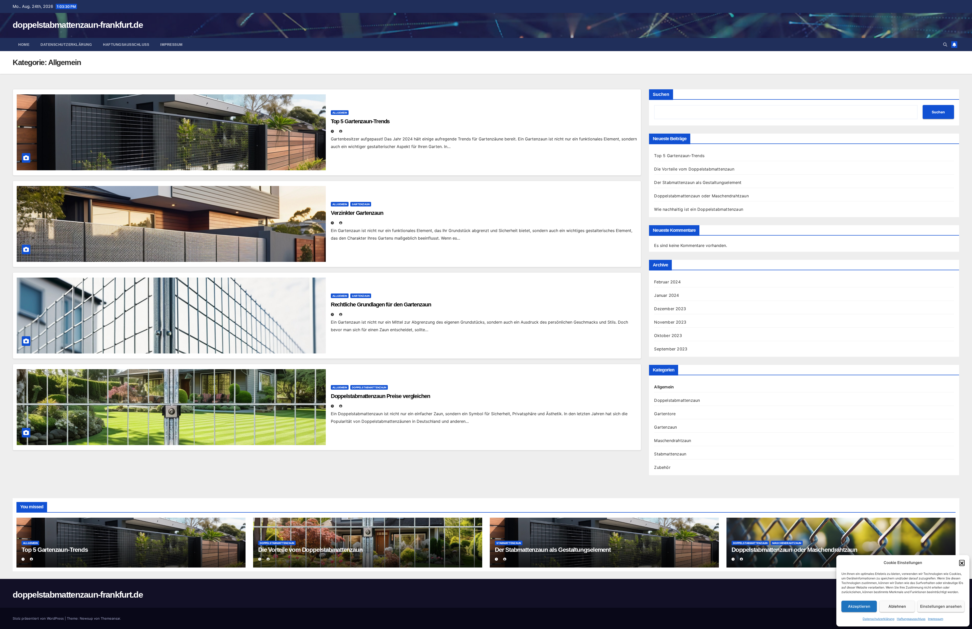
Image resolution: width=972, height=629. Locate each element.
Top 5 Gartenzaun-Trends (360, 121)
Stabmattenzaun (670, 453)
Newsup (86, 618)
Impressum (935, 619)
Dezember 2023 (670, 308)
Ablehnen (897, 606)
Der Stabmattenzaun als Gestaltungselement (697, 182)
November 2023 (670, 322)
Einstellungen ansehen (941, 606)
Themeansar (110, 618)
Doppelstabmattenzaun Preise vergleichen (380, 396)
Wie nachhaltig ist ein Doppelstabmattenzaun (698, 209)
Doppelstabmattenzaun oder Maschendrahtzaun (701, 195)
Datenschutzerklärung (878, 619)
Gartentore (665, 413)
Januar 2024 (666, 295)
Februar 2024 (667, 281)
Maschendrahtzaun (672, 440)
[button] (961, 562)
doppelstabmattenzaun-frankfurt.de (78, 25)
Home (23, 45)
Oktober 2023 (668, 335)
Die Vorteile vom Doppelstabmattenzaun (694, 169)
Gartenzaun (361, 204)
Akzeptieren (859, 606)
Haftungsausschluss (911, 619)
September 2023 (670, 348)
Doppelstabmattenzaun (369, 387)
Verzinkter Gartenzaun (357, 213)
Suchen (661, 94)
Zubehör (662, 467)
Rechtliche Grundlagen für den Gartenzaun (381, 304)
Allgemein (339, 112)
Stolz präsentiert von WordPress (39, 618)
